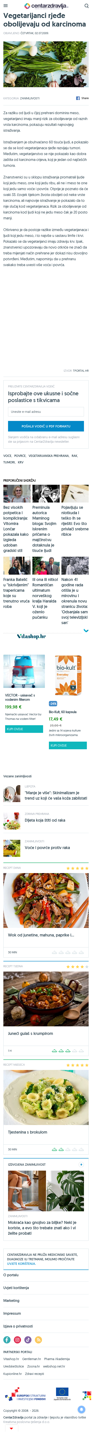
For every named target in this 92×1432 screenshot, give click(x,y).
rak (75, 455)
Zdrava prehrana (37, 814)
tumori (9, 462)
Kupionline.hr (12, 1374)
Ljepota (30, 786)
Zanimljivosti (30, 98)
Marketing (11, 1300)
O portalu (11, 1275)
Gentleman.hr (31, 1359)
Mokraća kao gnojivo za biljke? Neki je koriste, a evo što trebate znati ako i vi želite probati (42, 1228)
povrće (20, 455)
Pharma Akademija (57, 1359)
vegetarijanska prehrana (49, 455)
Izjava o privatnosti (18, 1326)
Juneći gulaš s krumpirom (30, 1033)
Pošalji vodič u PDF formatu (46, 426)
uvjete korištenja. (21, 1264)
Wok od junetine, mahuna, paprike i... (41, 935)
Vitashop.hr (11, 1359)
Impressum (12, 1313)
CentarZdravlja (46, 6)
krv (20, 462)
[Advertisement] (46, 323)
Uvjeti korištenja (16, 1287)
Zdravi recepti (34, 1374)
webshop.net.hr (54, 1366)
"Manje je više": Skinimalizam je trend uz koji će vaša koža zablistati (56, 795)
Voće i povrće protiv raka (47, 847)
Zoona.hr (33, 1366)
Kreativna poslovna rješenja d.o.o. (26, 1422)
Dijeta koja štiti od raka (45, 820)
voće (7, 455)
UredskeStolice (13, 1366)
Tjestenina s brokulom (27, 1132)
